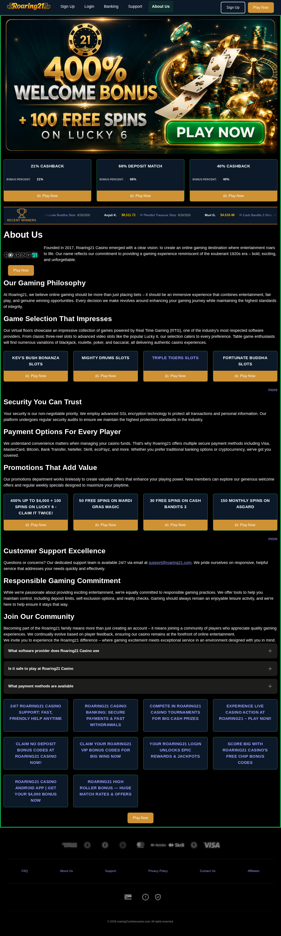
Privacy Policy (158, 871)
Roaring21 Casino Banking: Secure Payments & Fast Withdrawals (105, 715)
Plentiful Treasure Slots (144, 215)
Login (89, 6)
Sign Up (67, 6)
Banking (111, 6)
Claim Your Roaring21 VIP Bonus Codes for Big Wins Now (106, 750)
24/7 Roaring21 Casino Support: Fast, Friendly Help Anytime (36, 712)
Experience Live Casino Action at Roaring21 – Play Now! (245, 712)
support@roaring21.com (170, 562)
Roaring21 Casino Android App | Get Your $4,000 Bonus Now (36, 791)
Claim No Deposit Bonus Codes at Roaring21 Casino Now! (36, 753)
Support (135, 6)
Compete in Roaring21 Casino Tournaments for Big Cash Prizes (175, 712)
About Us (161, 6)
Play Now (261, 7)
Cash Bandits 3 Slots (241, 215)
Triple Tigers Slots (175, 358)
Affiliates (253, 871)
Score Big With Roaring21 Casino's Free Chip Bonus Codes (245, 753)
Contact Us (207, 871)
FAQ (25, 871)
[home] (29, 11)
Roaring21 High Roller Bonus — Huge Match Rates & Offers (106, 787)
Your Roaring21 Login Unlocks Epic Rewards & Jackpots (175, 750)
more (272, 390)
